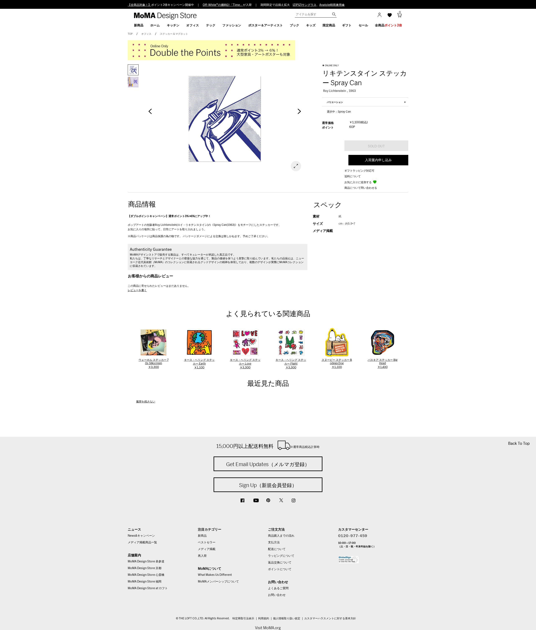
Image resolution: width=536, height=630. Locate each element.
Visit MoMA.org (268, 628)
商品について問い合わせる (360, 188)
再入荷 (202, 555)
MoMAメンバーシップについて (218, 581)
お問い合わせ (277, 595)
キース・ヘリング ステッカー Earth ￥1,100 (199, 364)
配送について (277, 549)
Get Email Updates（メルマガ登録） (268, 464)
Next (299, 113)
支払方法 (274, 542)
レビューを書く (137, 290)
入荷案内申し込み (378, 160)
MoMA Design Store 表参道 (146, 561)
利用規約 (263, 618)
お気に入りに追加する (358, 182)
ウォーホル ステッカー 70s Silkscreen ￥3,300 (154, 364)
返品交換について (279, 562)
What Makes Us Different (215, 574)
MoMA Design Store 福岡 (144, 581)
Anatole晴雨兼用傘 (332, 5)
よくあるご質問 (278, 588)
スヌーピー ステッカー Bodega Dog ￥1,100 (337, 364)
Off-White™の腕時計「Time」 (223, 5)
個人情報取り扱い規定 (286, 618)
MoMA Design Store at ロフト (148, 588)
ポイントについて (279, 569)
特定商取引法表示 (243, 618)
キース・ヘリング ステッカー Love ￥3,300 (245, 364)
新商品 (202, 535)
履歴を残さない (145, 401)
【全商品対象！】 (139, 5)
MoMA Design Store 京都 (144, 568)
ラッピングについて (281, 555)
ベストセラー (206, 542)
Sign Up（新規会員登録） (268, 485)
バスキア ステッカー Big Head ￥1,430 (382, 364)
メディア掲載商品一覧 (142, 542)
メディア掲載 (206, 549)
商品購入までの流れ (281, 535)
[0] (398, 16)
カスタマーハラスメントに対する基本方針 (330, 618)
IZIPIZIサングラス (304, 5)
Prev (150, 113)
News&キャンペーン (141, 535)
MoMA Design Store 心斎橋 (146, 574)
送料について (352, 176)
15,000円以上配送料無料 (268, 446)
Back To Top (519, 443)
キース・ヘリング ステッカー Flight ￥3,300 (291, 364)
